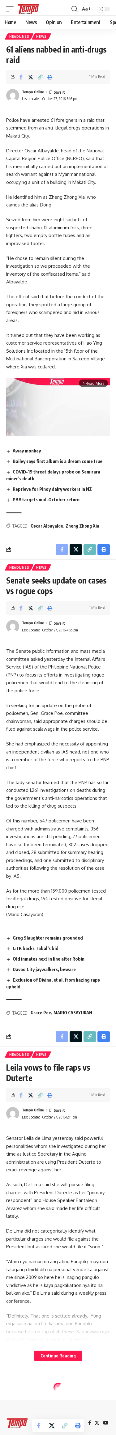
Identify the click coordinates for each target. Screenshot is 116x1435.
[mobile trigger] (11, 8)
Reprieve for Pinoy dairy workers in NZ (52, 489)
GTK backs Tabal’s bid (35, 948)
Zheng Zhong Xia (82, 526)
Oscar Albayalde (47, 526)
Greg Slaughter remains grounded (48, 937)
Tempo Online (33, 92)
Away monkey (27, 450)
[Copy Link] (40, 77)
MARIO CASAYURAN (73, 1012)
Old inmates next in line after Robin (48, 959)
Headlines (19, 36)
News (41, 36)
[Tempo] (28, 8)
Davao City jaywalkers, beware (44, 969)
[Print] (49, 77)
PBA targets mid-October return (46, 499)
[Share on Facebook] (21, 77)
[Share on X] (30, 77)
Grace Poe (41, 1012)
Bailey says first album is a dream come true (57, 461)
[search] (74, 9)
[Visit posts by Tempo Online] (12, 95)
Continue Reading (58, 1355)
